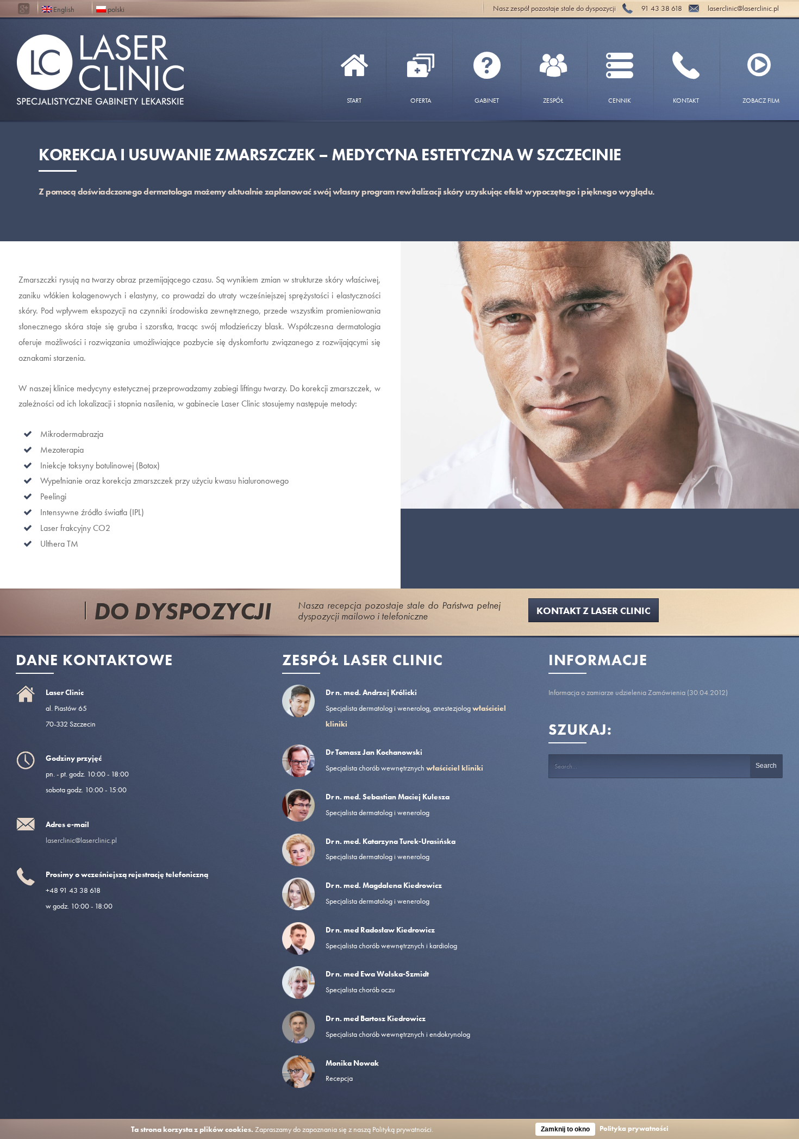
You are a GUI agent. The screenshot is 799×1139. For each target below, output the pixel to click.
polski (115, 8)
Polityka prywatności (634, 1128)
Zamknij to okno (565, 1129)
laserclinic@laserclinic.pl (81, 840)
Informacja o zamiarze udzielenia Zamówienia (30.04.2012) (638, 692)
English (63, 8)
